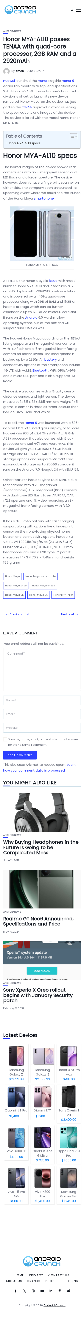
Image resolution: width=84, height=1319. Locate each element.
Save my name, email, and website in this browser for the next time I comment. (43, 742)
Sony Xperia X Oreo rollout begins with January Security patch (38, 995)
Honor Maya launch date (40, 576)
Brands (33, 1281)
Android (31, 317)
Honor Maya (12, 576)
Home (19, 1275)
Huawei (9, 80)
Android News (12, 31)
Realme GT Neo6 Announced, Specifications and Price (38, 921)
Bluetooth (40, 370)
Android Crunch (54, 1305)
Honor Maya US (38, 595)
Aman (20, 71)
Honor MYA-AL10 (63, 595)
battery (50, 359)
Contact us (58, 1275)
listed (53, 280)
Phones (52, 1281)
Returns (71, 1281)
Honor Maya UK (14, 595)
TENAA (27, 107)
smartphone (44, 198)
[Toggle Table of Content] (71, 136)
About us (14, 1281)
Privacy (36, 1275)
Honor (42, 80)
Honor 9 (68, 80)
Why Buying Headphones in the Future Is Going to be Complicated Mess (41, 847)
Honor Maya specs (43, 585)
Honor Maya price (15, 585)
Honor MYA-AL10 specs (24, 143)
